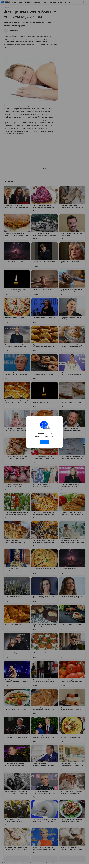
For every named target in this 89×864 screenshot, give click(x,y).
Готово (44, 442)
